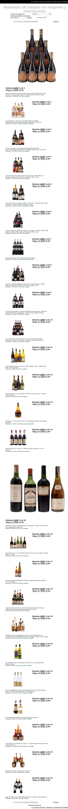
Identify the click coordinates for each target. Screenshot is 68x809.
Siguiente (56, 21)
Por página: (40, 17)
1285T (16, 88)
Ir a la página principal (38, 1)
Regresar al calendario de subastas (57, 1)
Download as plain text (34, 805)
